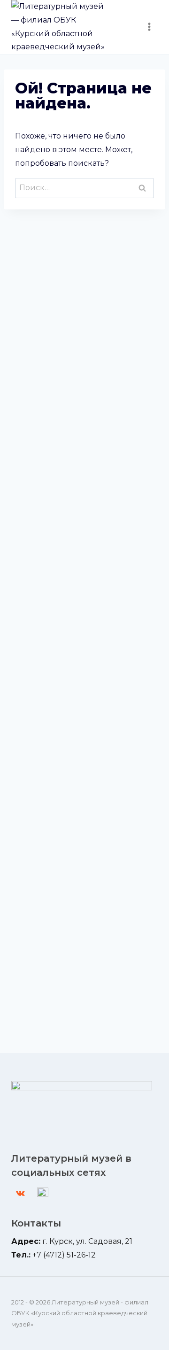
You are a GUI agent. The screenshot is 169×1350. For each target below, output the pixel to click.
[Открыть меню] (149, 27)
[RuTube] (43, 1193)
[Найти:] (84, 187)
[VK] (20, 1193)
